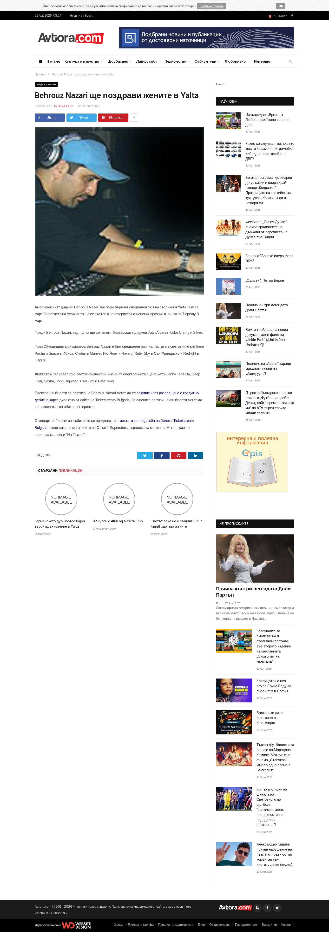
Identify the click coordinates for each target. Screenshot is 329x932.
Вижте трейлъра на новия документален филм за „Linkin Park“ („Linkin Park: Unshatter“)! (266, 337)
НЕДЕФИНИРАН (46, 84)
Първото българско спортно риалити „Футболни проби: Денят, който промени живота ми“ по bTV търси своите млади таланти (269, 403)
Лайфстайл (146, 61)
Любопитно (235, 61)
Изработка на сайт (48, 925)
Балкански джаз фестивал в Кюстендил (270, 718)
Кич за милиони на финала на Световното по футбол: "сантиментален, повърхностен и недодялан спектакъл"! (272, 807)
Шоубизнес (118, 61)
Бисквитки (269, 924)
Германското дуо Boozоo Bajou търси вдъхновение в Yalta (60, 524)
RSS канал (279, 16)
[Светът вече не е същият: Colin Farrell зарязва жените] (177, 499)
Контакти (287, 924)
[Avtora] (71, 37)
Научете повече (211, 6)
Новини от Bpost (81, 15)
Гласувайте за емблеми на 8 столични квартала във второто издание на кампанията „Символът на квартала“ (274, 646)
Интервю (262, 61)
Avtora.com (63, 106)
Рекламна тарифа (141, 924)
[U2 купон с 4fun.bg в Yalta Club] (119, 499)
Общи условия (219, 924)
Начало (53, 61)
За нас (118, 924)
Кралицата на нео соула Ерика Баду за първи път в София (274, 686)
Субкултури (205, 61)
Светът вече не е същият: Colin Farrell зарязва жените (176, 524)
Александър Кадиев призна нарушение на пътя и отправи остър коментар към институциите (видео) (274, 854)
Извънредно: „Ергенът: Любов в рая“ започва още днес (267, 120)
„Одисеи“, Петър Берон (264, 280)
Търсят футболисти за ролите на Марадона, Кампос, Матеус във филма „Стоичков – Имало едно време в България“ (275, 758)
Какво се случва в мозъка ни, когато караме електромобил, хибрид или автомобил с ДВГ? (269, 151)
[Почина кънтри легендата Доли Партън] (255, 558)
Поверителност (246, 924)
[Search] (290, 61)
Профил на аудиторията (175, 924)
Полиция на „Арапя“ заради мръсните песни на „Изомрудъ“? (268, 369)
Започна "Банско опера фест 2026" (269, 259)
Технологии (175, 61)
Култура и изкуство (82, 61)
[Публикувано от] (219, 603)
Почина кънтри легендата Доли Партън (266, 308)
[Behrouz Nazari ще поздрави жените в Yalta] (119, 295)
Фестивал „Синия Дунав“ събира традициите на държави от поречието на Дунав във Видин (266, 230)
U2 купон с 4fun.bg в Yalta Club (118, 521)
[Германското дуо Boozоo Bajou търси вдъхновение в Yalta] (61, 499)
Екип (201, 924)
